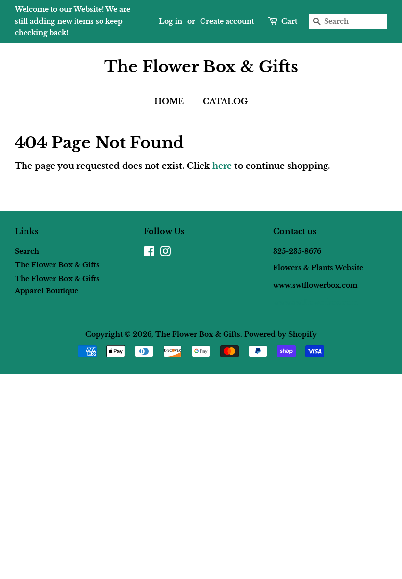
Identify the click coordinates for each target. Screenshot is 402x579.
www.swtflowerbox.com (315, 302)
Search (27, 251)
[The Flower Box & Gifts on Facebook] (149, 253)
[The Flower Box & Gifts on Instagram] (165, 253)
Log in (170, 21)
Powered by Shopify (280, 334)
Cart (289, 21)
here (222, 166)
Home (169, 101)
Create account (227, 21)
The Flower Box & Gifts (201, 66)
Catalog (225, 101)
